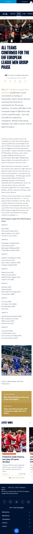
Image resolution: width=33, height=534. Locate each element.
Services (4, 523)
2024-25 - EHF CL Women (17, 487)
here (16, 215)
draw (22, 198)
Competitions (6, 519)
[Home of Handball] (16, 530)
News (18, 13)
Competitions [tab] (25, 1)
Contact (4, 526)
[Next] (31, 2)
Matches (12, 13)
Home (3, 487)
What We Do (5, 516)
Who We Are (5, 512)
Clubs (24, 13)
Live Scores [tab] (8, 1)
